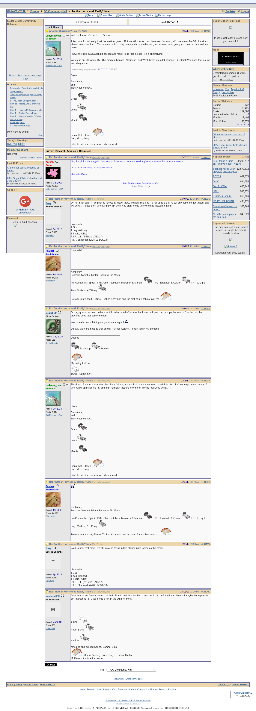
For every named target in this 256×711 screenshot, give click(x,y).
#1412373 (205, 246)
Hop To (103, 670)
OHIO (216, 181)
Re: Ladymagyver (101, 157)
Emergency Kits (17, 122)
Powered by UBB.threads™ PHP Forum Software (128, 700)
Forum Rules (31, 684)
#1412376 (205, 482)
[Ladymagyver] (53, 55)
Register (230, 11)
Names (154, 689)
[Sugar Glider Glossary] (135, 6)
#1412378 (205, 544)
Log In (245, 11)
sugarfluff (51, 313)
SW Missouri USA (54, 65)
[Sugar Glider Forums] (101, 6)
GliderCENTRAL (16, 11)
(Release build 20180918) (128, 703)
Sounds (132, 689)
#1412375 (205, 381)
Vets (114, 689)
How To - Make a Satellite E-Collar (25, 116)
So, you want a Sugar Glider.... (24, 101)
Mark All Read (47, 684)
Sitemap (106, 689)
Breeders (122, 689)
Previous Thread (88, 21)
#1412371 (205, 157)
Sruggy (216, 92)
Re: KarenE (98, 199)
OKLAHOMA (220, 186)
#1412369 (205, 31)
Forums (34, 11)
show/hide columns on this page (128, 679)
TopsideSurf (237, 89)
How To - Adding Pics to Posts (23, 113)
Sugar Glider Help (141, 186)
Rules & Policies (168, 689)
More (40, 135)
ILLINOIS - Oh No (222, 196)
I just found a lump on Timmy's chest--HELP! (227, 162)
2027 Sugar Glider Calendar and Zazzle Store (24, 179)
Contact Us (224, 684)
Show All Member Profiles (31, 158)
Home (83, 689)
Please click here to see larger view (25, 77)
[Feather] (53, 270)
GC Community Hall (55, 11)
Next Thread (168, 21)
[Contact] (152, 6)
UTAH (216, 191)
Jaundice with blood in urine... (225, 208)
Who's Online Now (223, 69)
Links (99, 689)
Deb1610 (12, 144)
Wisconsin (50, 281)
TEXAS (217, 176)
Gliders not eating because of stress (23, 169)
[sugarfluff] (53, 333)
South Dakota (52, 343)
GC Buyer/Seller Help (20, 126)
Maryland (50, 235)
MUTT (21, 144)
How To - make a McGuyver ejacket (26, 110)
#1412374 (205, 308)
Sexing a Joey (16, 119)
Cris (227, 89)
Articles (11, 84)
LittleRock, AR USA (54, 189)
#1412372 (205, 199)
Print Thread (53, 27)
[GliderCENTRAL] (25, 250)
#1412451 (205, 592)
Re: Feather (98, 544)
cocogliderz (228, 92)
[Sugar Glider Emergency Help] (169, 6)
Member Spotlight (17, 149)
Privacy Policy (14, 684)
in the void (50, 628)
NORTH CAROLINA (223, 201)
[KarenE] (53, 178)
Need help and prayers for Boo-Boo (225, 215)
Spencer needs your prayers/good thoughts (225, 170)
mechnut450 (53, 596)
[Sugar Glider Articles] (118, 6)
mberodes (218, 89)
